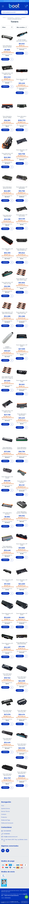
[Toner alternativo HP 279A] (11, 627)
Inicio (4, 17)
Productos (4, 817)
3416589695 (6, 833)
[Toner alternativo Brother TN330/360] (11, 560)
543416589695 (7, 831)
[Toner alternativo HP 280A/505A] (26, 200)
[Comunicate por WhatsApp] (26, 897)
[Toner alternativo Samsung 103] (11, 787)
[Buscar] (26, 12)
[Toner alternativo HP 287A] (26, 358)
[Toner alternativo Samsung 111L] (26, 785)
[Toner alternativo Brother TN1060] (11, 59)
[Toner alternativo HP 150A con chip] (11, 167)
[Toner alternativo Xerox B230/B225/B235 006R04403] (26, 130)
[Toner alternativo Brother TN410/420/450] (26, 494)
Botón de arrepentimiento (12, 895)
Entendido (25, 902)
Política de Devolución (7, 823)
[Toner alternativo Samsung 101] (11, 752)
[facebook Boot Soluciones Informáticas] (7, 850)
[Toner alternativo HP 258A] (26, 163)
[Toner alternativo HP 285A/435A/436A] (26, 656)
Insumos (17, 17)
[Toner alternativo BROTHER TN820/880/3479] (26, 427)
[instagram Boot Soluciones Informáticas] (3, 850)
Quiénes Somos (5, 808)
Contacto (3, 814)
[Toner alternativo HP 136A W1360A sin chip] (26, 262)
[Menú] (3, 6)
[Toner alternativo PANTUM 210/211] (26, 461)
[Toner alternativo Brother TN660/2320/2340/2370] (11, 526)
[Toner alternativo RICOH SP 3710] (11, 200)
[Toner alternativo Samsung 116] (11, 687)
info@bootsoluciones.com (10, 836)
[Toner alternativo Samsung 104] (26, 757)
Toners (23, 17)
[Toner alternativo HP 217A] (11, 593)
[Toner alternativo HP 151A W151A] (26, 228)
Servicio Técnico (5, 811)
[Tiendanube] (6, 898)
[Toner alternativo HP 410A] (11, 262)
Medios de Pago (5, 820)
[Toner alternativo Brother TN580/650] (26, 525)
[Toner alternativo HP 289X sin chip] (11, 86)
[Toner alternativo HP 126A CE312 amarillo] (11, 325)
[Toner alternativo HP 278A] (26, 394)
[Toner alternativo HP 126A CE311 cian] (26, 325)
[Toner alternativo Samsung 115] (26, 690)
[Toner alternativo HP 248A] (26, 557)
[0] (26, 6)
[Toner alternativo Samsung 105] (26, 724)
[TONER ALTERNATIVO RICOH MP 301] (11, 360)
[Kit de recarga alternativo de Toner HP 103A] (26, 53)
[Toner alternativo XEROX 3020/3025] (11, 461)
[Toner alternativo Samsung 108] (11, 724)
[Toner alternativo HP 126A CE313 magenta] (11, 390)
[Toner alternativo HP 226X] (26, 593)
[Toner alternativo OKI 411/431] (11, 490)
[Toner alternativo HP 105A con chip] (11, 296)
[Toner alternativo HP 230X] (26, 92)
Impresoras (10, 17)
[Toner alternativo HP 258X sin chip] (11, 424)
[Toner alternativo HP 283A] (11, 657)
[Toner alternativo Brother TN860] (11, 130)
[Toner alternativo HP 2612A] (26, 627)
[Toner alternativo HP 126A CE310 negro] (26, 292)
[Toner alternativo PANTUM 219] (11, 228)
